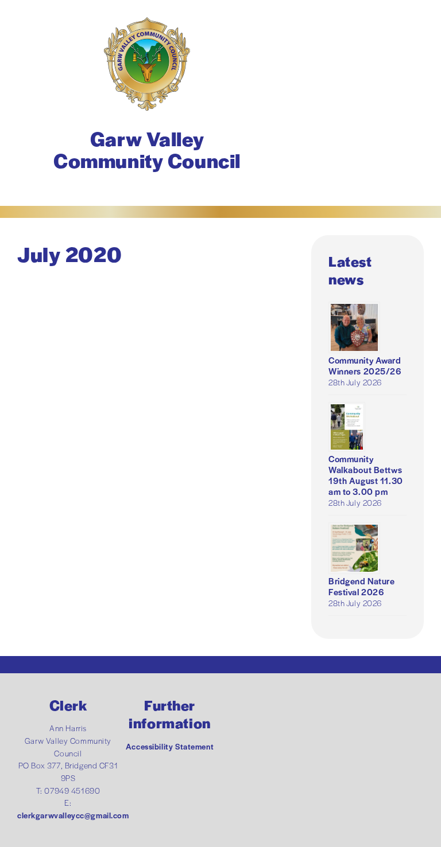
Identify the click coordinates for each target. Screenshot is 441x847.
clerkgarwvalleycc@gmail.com (73, 815)
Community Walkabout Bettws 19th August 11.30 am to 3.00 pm (365, 474)
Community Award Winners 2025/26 (364, 365)
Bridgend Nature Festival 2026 (361, 586)
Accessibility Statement (170, 746)
